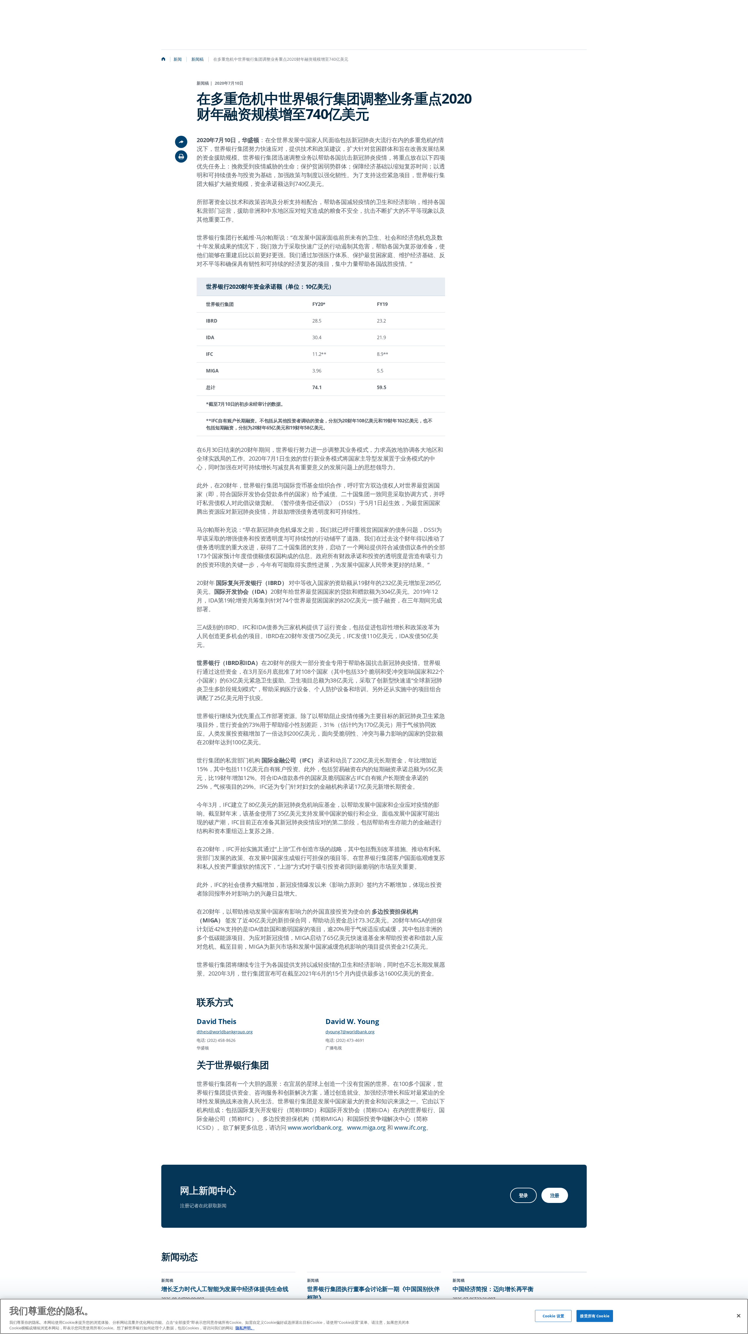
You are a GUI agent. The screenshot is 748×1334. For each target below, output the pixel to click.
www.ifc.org (410, 1127)
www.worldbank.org (315, 1127)
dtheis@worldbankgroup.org (225, 1032)
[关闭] (738, 1315)
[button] (181, 156)
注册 (554, 1195)
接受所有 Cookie (594, 1315)
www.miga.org (366, 1127)
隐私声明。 (245, 1327)
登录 (523, 1195)
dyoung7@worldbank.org (350, 1032)
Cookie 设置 (553, 1315)
